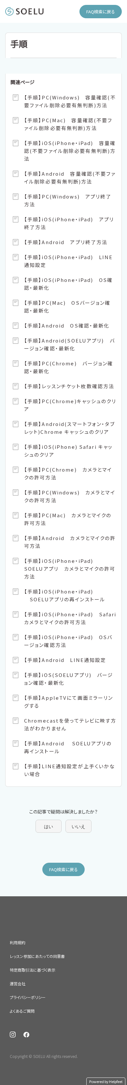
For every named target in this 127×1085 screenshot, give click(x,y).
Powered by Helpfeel (105, 1081)
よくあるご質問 (22, 1011)
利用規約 (17, 942)
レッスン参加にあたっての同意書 (37, 956)
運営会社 (17, 983)
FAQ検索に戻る (100, 11)
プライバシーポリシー (28, 997)
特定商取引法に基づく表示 (32, 970)
